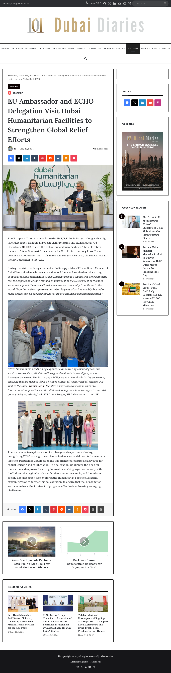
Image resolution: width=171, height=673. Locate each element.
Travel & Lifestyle (114, 48)
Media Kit (96, 661)
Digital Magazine (79, 661)
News (71, 48)
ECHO (26, 247)
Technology (94, 48)
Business (45, 48)
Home (13, 75)
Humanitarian (37, 386)
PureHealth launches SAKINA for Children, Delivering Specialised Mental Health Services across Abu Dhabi (21, 621)
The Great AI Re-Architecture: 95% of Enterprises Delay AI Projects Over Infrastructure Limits (153, 228)
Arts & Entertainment (25, 48)
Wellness (133, 48)
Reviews (145, 48)
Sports (80, 48)
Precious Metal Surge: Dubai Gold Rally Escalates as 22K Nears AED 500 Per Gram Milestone (152, 295)
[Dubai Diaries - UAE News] (85, 25)
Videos (156, 48)
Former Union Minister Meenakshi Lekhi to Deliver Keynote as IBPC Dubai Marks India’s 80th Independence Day (152, 261)
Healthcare (59, 48)
